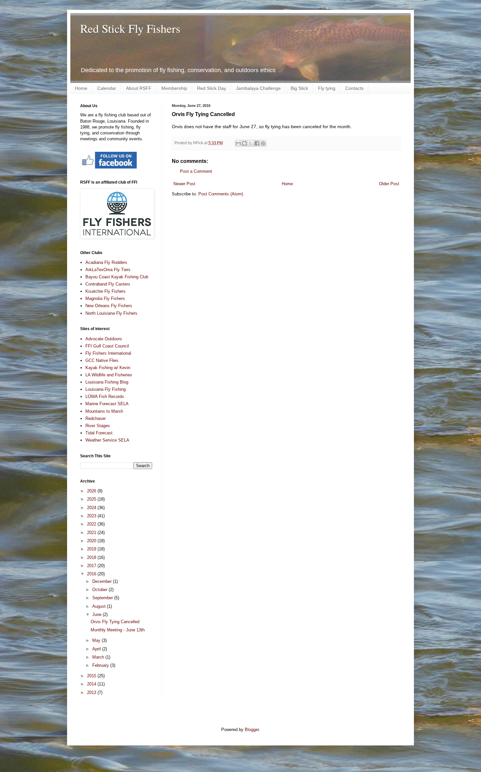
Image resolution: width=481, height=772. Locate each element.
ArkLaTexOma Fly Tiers (108, 269)
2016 (92, 573)
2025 (92, 499)
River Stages (97, 425)
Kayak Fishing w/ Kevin (107, 367)
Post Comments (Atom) (220, 193)
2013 (92, 692)
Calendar (106, 88)
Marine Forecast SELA (107, 403)
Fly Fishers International (108, 353)
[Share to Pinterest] (263, 143)
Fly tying (326, 88)
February (101, 665)
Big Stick (299, 88)
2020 (92, 540)
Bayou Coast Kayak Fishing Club (116, 276)
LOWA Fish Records (104, 396)
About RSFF (138, 88)
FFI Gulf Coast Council (107, 346)
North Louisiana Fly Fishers (111, 313)
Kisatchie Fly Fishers (105, 291)
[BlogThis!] (244, 143)
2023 (92, 515)
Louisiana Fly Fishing (105, 389)
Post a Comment (196, 171)
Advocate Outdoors (103, 338)
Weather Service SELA (107, 440)
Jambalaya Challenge (258, 88)
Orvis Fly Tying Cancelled (115, 621)
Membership (174, 88)
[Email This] (238, 143)
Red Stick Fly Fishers (130, 28)
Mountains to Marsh (104, 411)
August (99, 606)
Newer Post (184, 183)
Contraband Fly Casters (107, 284)
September (103, 597)
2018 (92, 557)
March (98, 657)
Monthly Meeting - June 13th (118, 629)
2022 (92, 524)
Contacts (354, 88)
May (97, 640)
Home (81, 88)
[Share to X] (250, 143)
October (100, 589)
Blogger (252, 729)
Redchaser (95, 418)
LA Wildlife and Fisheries (108, 374)
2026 (92, 490)
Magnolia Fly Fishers (105, 298)
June (97, 614)
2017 (92, 565)
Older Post (389, 183)
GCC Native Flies (101, 360)
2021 (92, 532)
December (102, 581)
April (97, 648)
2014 (92, 684)
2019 (92, 548)
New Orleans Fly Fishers (108, 305)
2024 (92, 507)
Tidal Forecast (99, 432)
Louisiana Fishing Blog (106, 382)
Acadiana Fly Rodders (106, 262)
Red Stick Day (211, 88)
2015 (92, 675)
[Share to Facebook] (257, 143)
